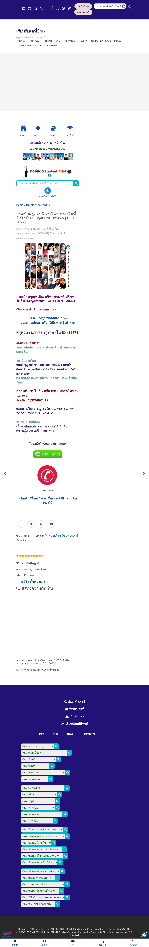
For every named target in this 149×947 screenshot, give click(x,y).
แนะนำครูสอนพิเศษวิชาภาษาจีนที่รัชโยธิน (50, 205)
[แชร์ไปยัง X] (31, 524)
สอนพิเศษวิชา (24, 46)
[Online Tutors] (70, 128)
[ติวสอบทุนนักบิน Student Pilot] (48, 176)
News (70, 733)
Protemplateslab (115, 929)
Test (55, 733)
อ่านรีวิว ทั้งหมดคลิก (32, 582)
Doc (41, 733)
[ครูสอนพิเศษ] (48, 161)
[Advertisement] (74, 82)
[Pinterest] (63, 8)
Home (19, 205)
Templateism (99, 929)
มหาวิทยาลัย (71, 41)
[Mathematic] (38, 128)
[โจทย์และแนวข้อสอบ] (144, 935)
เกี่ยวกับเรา (76, 716)
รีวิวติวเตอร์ (76, 709)
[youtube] (29, 8)
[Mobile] (41, 8)
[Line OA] (35, 8)
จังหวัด (84, 41)
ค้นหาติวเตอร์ (53, 46)
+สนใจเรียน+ (83, 6)
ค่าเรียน (38, 46)
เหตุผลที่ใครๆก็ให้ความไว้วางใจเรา (106, 41)
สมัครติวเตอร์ (83, 12)
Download (89, 733)
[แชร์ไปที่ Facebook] (21, 524)
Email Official (36, 932)
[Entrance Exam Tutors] (53, 128)
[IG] (57, 8)
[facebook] (52, 8)
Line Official (51, 932)
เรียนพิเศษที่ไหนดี (76, 723)
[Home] (23, 8)
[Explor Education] (23, 128)
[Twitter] (69, 8)
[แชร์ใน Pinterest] (41, 524)
